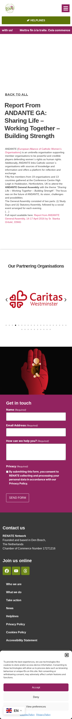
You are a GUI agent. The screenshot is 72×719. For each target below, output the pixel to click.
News (9, 608)
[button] (67, 655)
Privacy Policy (43, 714)
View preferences (36, 706)
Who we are (13, 584)
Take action (13, 600)
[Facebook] (7, 571)
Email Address (22, 425)
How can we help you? (27, 440)
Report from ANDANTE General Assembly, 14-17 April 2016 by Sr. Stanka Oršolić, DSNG (32, 218)
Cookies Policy (27, 714)
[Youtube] (16, 571)
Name (16, 409)
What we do (13, 592)
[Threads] (25, 571)
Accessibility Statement (21, 640)
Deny (36, 696)
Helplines (12, 616)
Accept (36, 687)
